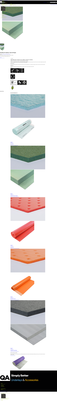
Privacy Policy (2, 389)
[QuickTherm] (28, 220)
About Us (1, 383)
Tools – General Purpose (4, 17)
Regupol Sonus (3, 4)
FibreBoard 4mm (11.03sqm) (14, 195)
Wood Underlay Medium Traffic (15, 145)
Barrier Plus (12, 144)
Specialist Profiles (3, 12)
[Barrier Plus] (28, 117)
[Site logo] (3, 3)
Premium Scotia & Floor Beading (5, 13)
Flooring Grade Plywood (4, 5)
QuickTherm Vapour (13, 298)
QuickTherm (3, 0)
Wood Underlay (2, 385)
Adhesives (3, 14)
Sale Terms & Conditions (3, 388)
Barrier (11, 145)
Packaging (3, 15)
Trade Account (44, 2)
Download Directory (2, 386)
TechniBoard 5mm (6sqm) (14, 350)
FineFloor (11, 351)
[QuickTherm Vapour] (28, 272)
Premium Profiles (3, 11)
